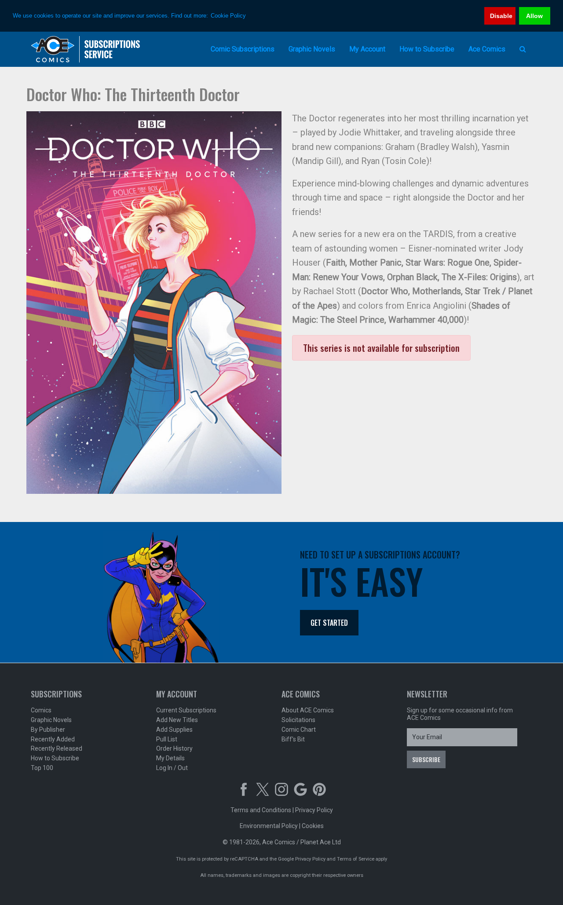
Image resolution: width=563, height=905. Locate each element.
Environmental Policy (269, 825)
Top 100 (42, 767)
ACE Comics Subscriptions (86, 49)
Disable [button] (501, 15)
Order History (174, 748)
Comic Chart (299, 729)
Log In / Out (172, 767)
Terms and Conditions (260, 810)
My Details (170, 758)
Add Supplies (174, 729)
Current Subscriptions (186, 710)
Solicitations (298, 719)
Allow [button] (534, 15)
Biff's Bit (293, 739)
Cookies (313, 825)
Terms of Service (355, 859)
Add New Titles (177, 719)
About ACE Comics (308, 710)
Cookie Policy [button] (228, 15)
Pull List (166, 739)
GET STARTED (329, 622)
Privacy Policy (314, 810)
